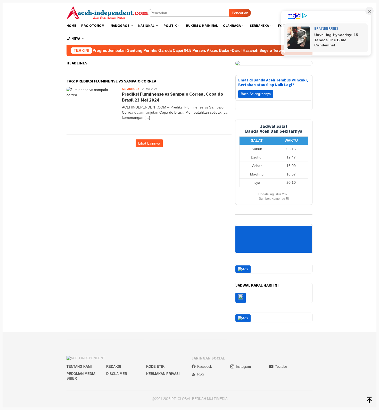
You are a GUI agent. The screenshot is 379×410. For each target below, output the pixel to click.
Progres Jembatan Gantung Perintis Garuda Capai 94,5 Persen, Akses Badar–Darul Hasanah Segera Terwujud (180, 50)
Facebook (204, 367)
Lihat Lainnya (149, 143)
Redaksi (113, 367)
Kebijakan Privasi (163, 374)
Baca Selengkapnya (256, 94)
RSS (200, 374)
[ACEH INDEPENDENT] (107, 12)
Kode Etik (155, 367)
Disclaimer (116, 374)
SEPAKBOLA (130, 88)
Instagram (243, 367)
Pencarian (240, 13)
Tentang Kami (79, 367)
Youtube (281, 367)
